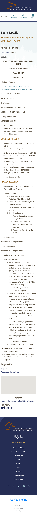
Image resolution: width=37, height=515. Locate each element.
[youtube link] (23, 486)
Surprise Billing (18, 479)
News (18, 467)
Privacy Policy (18, 508)
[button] (32, 17)
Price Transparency (18, 475)
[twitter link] (13, 486)
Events (18, 460)
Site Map (18, 511)
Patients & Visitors (18, 448)
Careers (18, 463)
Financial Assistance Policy (18, 452)
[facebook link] (8, 486)
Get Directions (7, 408)
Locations (18, 471)
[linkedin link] (18, 486)
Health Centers (18, 456)
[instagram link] (29, 486)
